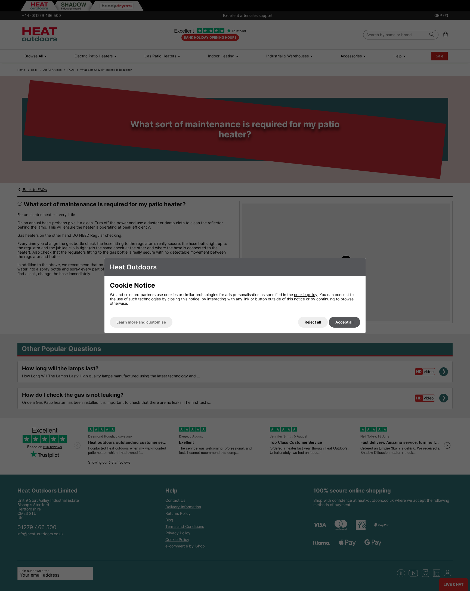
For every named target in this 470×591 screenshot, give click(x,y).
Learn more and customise (141, 322)
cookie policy (305, 294)
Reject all (313, 322)
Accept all (344, 322)
